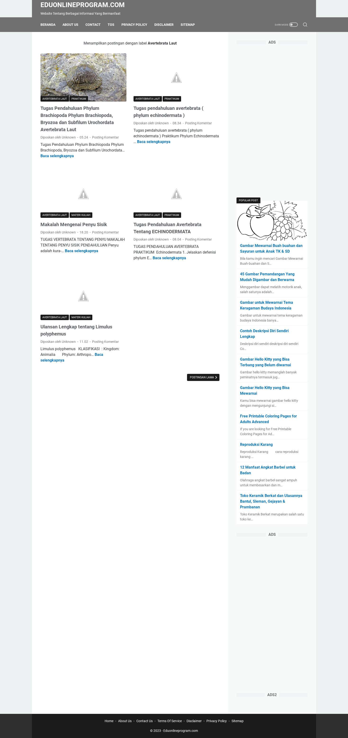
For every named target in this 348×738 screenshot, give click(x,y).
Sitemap (188, 25)
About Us (70, 25)
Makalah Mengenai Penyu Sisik (73, 224)
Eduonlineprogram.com (82, 5)
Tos (111, 25)
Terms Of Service (169, 721)
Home (109, 721)
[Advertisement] (272, 121)
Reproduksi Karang (256, 444)
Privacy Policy (134, 25)
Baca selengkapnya (57, 156)
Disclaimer (164, 25)
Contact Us (144, 721)
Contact (93, 25)
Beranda (47, 25)
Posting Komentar (105, 137)
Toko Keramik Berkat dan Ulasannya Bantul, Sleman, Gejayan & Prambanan (271, 501)
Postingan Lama (202, 377)
